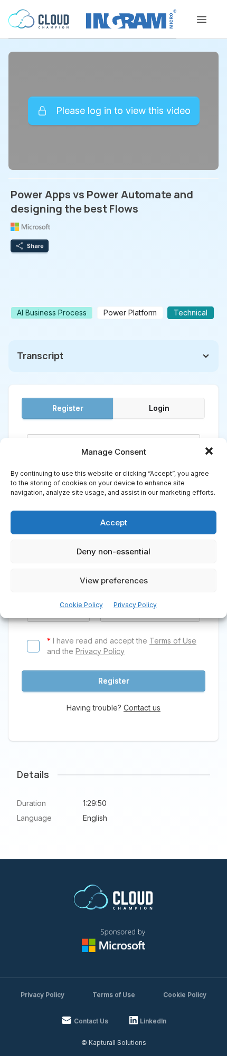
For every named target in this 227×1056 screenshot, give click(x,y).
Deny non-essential (113, 551)
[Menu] (201, 19)
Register (67, 408)
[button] (210, 452)
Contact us (142, 707)
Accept (113, 522)
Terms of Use (172, 640)
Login (159, 408)
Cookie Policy (81, 605)
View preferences (114, 580)
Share (35, 245)
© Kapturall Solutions (113, 1043)
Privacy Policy (135, 605)
